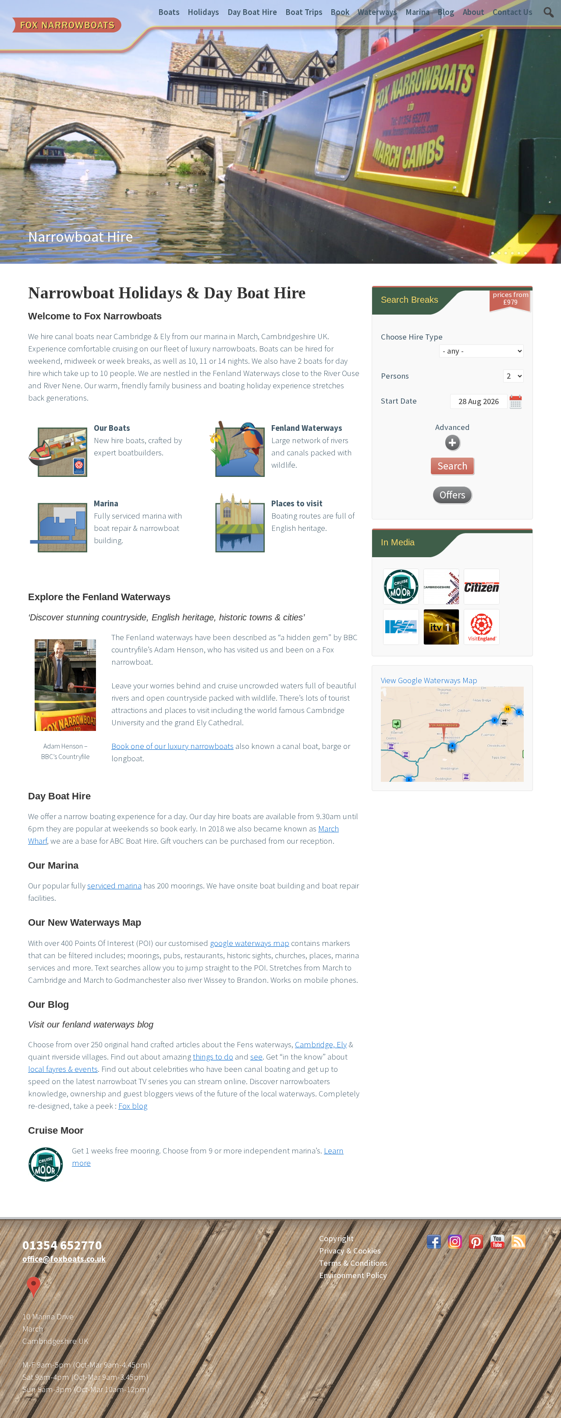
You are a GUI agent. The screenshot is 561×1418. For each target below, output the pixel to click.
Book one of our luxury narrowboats (172, 746)
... (516, 402)
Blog (445, 12)
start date (399, 401)
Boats (169, 12)
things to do (213, 1057)
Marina (417, 12)
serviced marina (114, 886)
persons (395, 376)
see (256, 1057)
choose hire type (412, 337)
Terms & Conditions (353, 1263)
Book (339, 12)
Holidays (203, 12)
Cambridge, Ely (321, 1044)
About (473, 12)
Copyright (336, 1238)
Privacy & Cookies (350, 1251)
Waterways (377, 12)
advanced (452, 427)
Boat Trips (304, 12)
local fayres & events (63, 1069)
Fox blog (132, 1106)
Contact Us (513, 12)
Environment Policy (353, 1275)
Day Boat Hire (252, 12)
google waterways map (249, 943)
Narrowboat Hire (80, 236)
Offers (452, 494)
